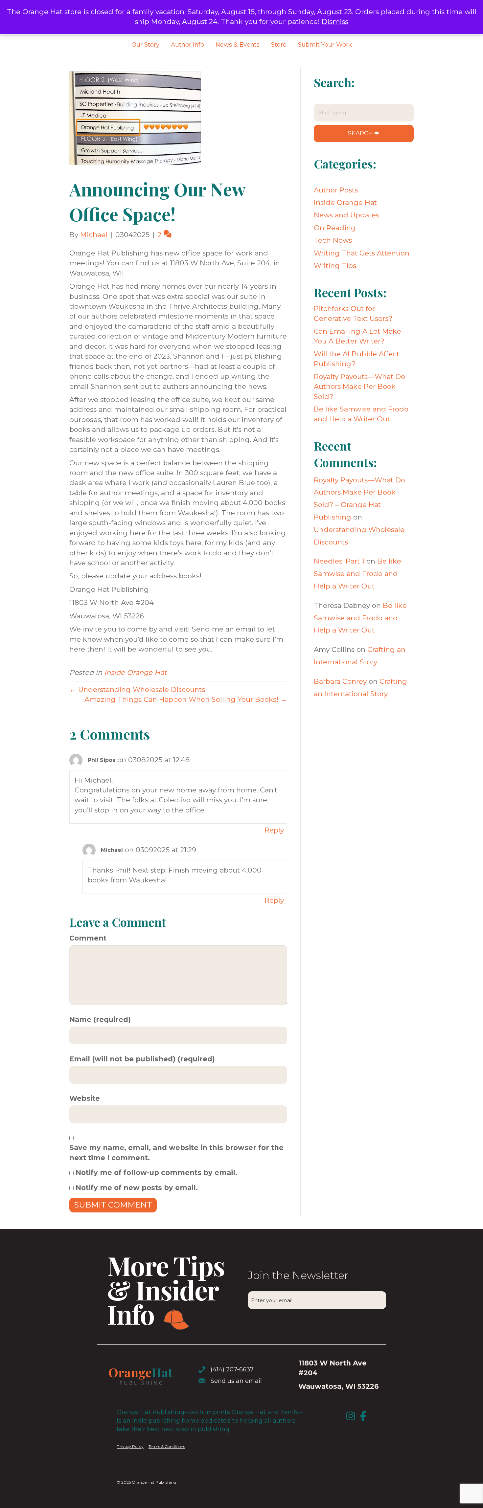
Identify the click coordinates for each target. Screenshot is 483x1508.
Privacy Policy (130, 1446)
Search (360, 133)
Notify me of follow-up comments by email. (156, 1172)
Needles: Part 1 (339, 561)
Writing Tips (335, 265)
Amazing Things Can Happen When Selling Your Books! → (185, 699)
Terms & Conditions (167, 1446)
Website (84, 1098)
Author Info (187, 44)
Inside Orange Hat (135, 672)
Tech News (333, 240)
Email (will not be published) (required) (142, 1059)
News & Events (238, 44)
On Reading (335, 228)
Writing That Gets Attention (361, 253)
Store (279, 44)
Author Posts (336, 190)
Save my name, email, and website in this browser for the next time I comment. (176, 1152)
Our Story (145, 44)
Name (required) (100, 1019)
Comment (87, 938)
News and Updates (346, 215)
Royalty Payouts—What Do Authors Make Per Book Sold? (359, 386)
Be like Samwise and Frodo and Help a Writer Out (357, 573)
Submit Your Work (325, 44)
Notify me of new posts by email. (137, 1188)
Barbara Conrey (340, 681)
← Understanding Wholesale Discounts (137, 689)
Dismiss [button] (335, 21)
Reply (274, 830)
